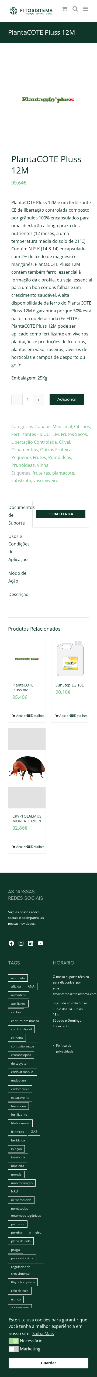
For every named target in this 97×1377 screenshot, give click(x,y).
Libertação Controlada (34, 442)
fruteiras (41, 473)
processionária (22, 1258)
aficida (16, 986)
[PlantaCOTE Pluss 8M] (27, 658)
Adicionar (67, 399)
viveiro (51, 480)
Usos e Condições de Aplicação (18, 547)
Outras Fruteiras (57, 450)
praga (15, 1249)
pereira (16, 1232)
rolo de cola (20, 1290)
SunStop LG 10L (70, 685)
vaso (38, 480)
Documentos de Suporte (18, 515)
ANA (31, 986)
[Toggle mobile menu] (86, 9)
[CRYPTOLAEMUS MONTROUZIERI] (27, 768)
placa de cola (21, 1241)
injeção (16, 1149)
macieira (17, 1165)
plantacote (63, 473)
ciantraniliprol (21, 1029)
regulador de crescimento (20, 1270)
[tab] (18, 515)
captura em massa (25, 1020)
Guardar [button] (48, 1362)
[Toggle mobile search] (75, 9)
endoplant (18, 1080)
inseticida (18, 1157)
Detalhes (36, 715)
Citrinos (82, 426)
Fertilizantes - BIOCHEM (35, 434)
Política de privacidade (65, 1048)
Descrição (18, 594)
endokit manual (22, 1071)
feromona (18, 1106)
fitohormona (20, 1123)
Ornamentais (24, 450)
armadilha (18, 995)
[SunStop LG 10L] (70, 658)
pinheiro (35, 1232)
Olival (64, 442)
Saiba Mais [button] (43, 1333)
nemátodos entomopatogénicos (26, 1212)
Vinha (42, 465)
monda (16, 1174)
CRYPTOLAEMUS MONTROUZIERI (26, 818)
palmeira (18, 1224)
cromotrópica (21, 1055)
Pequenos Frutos (28, 457)
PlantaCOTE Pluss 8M (22, 687)
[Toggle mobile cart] (64, 9)
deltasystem (20, 1063)
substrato (21, 480)
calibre (16, 1012)
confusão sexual (23, 1046)
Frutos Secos (74, 434)
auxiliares (18, 1003)
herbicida (18, 1140)
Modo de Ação (17, 577)
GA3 (34, 1131)
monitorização (22, 1183)
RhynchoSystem (23, 1282)
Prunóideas (23, 465)
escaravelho (20, 1097)
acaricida (18, 978)
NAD (14, 1191)
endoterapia (20, 1089)
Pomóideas (59, 457)
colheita (17, 1037)
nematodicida (21, 1200)
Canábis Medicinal (53, 426)
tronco (16, 1299)
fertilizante (19, 1114)
